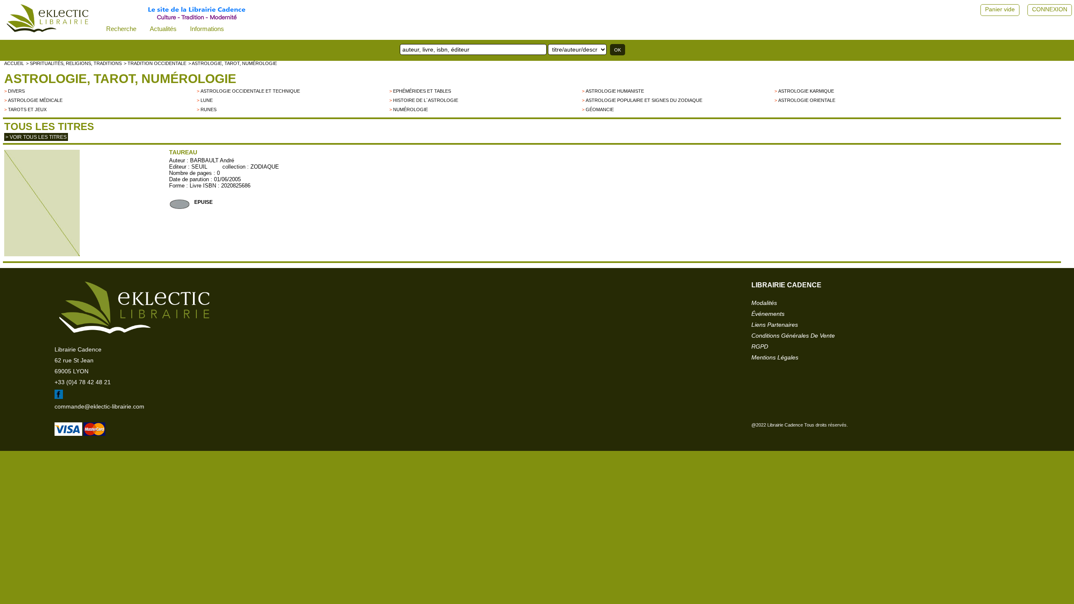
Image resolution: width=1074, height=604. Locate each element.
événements (768, 313)
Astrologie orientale (806, 100)
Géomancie (600, 109)
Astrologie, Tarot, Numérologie (120, 79)
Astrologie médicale (35, 100)
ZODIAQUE (264, 167)
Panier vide (1000, 9)
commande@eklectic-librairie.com (99, 406)
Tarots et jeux (27, 109)
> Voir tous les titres (36, 137)
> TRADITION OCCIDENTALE (155, 63)
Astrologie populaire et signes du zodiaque (644, 100)
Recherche (121, 28)
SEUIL (199, 167)
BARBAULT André (212, 160)
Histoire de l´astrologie (425, 100)
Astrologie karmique (806, 91)
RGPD (759, 346)
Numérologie (410, 109)
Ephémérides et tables (422, 91)
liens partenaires (774, 324)
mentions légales (774, 357)
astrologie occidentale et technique (250, 91)
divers (16, 91)
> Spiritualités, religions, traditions (74, 63)
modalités (764, 302)
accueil (14, 63)
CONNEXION (1049, 9)
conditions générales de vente (793, 335)
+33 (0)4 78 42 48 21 (83, 382)
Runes (208, 109)
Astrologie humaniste (615, 91)
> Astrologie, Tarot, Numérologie (232, 63)
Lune (207, 100)
